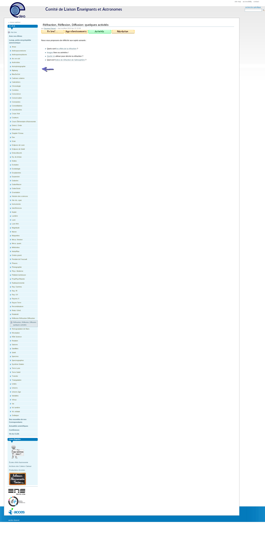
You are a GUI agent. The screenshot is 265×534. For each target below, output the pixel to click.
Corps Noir (16, 113)
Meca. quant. (16, 243)
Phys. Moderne (17, 271)
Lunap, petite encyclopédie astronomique (20, 41)
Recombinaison (17, 306)
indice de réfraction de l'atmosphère (70, 60)
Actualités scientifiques (18, 426)
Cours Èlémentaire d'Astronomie (24, 121)
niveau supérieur (15, 22)
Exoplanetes (16, 173)
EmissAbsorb (17, 153)
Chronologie (16, 86)
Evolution (15, 165)
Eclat (13, 141)
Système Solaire (18, 364)
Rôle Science (17, 337)
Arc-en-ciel (16, 58)
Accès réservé (13, 520)
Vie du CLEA (14, 434)
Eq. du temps (17, 157)
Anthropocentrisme (19, 51)
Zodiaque (15, 415)
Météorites (16, 247)
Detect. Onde (17, 125)
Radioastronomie (18, 283)
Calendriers (16, 82)
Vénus (14, 400)
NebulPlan (15, 251)
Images (50, 52)
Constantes (16, 102)
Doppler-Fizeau (17, 133)
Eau (13, 137)
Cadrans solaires (18, 78)
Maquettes (16, 235)
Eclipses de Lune (18, 145)
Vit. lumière (16, 407)
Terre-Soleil (16, 372)
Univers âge (16, 392)
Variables (15, 396)
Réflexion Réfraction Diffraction (23, 318)
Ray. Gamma (17, 287)
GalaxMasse (16, 184)
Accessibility (247, 1)
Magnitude (15, 228)
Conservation (17, 98)
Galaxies (15, 180)
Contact (256, 1)
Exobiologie (16, 169)
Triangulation (16, 380)
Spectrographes (18, 360)
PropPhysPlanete (18, 279)
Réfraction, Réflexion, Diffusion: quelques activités (24, 323)
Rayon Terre (16, 302)
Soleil (14, 352)
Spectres (15, 356)
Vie (13, 404)
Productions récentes (17, 470)
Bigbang (15, 70)
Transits (15, 376)
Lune (13, 220)
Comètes (15, 90)
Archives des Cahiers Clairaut (20, 466)
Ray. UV (15, 295)
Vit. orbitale (16, 411)
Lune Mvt (15, 224)
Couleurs (15, 117)
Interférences (17, 208)
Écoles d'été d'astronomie (18, 462)
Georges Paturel (50, 28)
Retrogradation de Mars (20, 329)
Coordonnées (17, 110)
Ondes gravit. (17, 255)
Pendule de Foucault (19, 259)
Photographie (17, 267)
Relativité (15, 314)
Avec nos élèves (15, 36)
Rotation (15, 341)
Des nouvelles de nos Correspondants (17, 420)
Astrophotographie (18, 66)
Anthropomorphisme (19, 54)
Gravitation (16, 192)
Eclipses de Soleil (18, 149)
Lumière (15, 216)
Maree (14, 232)
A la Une (14, 32)
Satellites (15, 348)
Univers (15, 388)
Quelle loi (51, 56)
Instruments (16, 204)
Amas (14, 47)
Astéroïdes (16, 62)
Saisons (15, 344)
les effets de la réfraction (66, 49)
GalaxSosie (16, 188)
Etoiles (14, 161)
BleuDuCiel (16, 74)
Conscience (16, 94)
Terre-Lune (16, 368)
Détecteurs (16, 129)
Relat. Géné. (16, 310)
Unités (14, 384)
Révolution (16, 333)
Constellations (17, 106)
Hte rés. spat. (17, 200)
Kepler (14, 212)
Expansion (16, 176)
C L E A (12, 26)
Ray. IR (14, 291)
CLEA (67, 10)
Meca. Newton (17, 239)
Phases (14, 263)
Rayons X (15, 299)
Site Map (238, 1)
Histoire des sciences (20, 196)
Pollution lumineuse (19, 275)
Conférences (14, 430)
